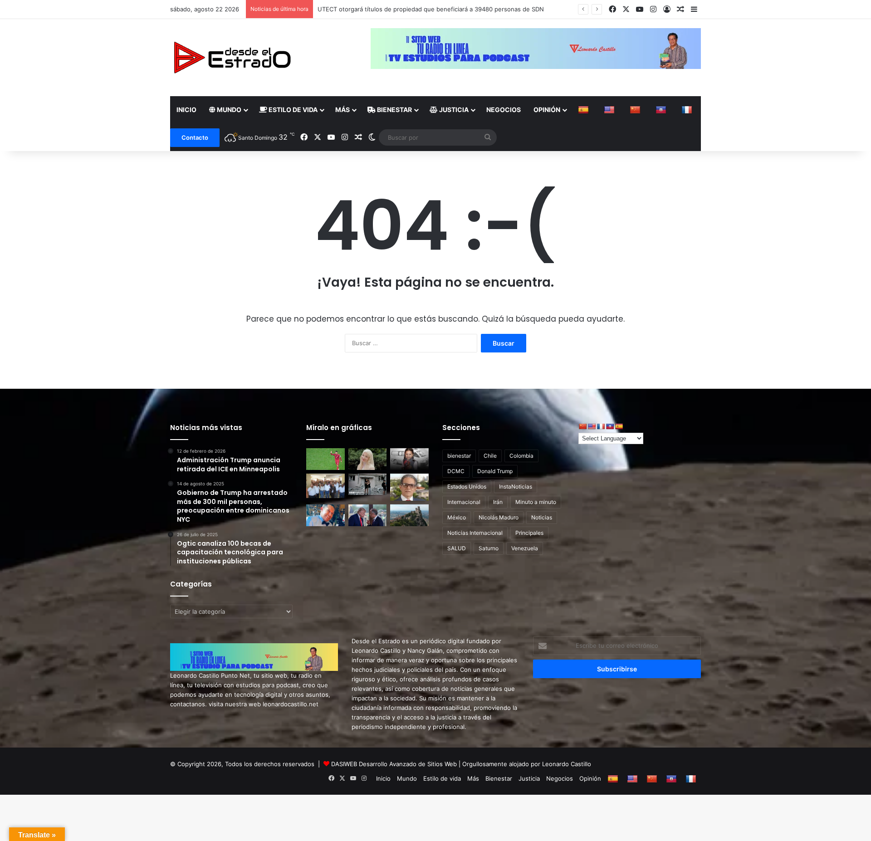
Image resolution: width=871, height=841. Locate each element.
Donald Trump (495, 471)
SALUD (456, 548)
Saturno (489, 548)
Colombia (521, 455)
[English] (610, 109)
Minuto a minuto (535, 502)
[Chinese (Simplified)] (636, 109)
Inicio (186, 109)
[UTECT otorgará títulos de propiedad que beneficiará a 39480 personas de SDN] (325, 486)
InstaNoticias (515, 486)
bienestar (459, 455)
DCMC (456, 471)
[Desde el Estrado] (232, 57)
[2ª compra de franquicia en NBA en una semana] (325, 459)
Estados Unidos (466, 486)
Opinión (546, 109)
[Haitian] (662, 109)
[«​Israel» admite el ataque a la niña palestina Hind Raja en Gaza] (409, 459)
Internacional (463, 502)
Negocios (503, 109)
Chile (490, 455)
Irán (498, 502)
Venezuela (524, 548)
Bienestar (394, 109)
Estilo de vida (292, 109)
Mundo (228, 109)
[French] (688, 109)
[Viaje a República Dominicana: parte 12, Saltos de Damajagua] (325, 515)
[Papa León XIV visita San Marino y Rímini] (409, 515)
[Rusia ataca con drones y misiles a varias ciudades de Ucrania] (367, 484)
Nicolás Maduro (499, 517)
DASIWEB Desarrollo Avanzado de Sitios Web (394, 764)
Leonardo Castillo (566, 764)
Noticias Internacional (475, 532)
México (456, 517)
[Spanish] (584, 109)
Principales (529, 532)
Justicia (453, 109)
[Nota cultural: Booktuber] (409, 487)
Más (342, 109)
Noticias (541, 517)
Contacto (194, 137)
